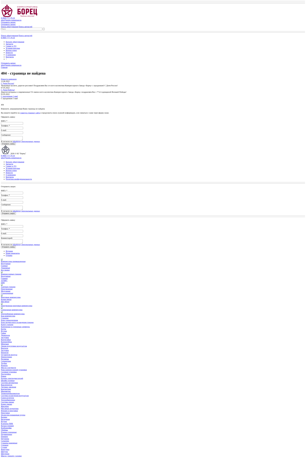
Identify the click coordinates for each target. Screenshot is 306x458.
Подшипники (6, 434)
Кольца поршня (7, 426)
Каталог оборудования (15, 42)
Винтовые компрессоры (11, 297)
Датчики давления (8, 387)
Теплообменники (8, 400)
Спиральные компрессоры (11, 310)
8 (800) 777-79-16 (8, 18)
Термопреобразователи (10, 393)
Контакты (10, 57)
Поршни (4, 437)
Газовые (4, 266)
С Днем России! (7, 83)
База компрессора (8, 316)
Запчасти (9, 44)
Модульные (5, 291)
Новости (9, 53)
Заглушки (5, 337)
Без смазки (5, 270)
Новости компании (9, 79)
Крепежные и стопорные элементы (15, 327)
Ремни (3, 376)
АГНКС (4, 281)
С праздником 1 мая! (9, 96)
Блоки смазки (6, 404)
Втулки (4, 331)
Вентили (4, 348)
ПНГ (3, 283)
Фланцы (4, 365)
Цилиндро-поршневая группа (13, 415)
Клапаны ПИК (7, 424)
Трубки (4, 363)
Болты (3, 329)
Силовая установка (9, 372)
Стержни (4, 445)
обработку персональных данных (26, 141)
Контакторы (6, 389)
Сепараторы (6, 361)
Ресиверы (5, 359)
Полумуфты (6, 374)
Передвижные (7, 289)
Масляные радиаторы (10, 409)
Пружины (5, 439)
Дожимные (5, 268)
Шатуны (4, 452)
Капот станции (7, 325)
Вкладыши (5, 419)
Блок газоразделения (9, 320)
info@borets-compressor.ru (11, 20)
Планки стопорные (9, 432)
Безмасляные (6, 299)
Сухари (4, 447)
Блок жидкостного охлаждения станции (17, 322)
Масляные (5, 302)
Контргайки (6, 340)
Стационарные (7, 293)
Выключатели (6, 385)
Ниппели (4, 353)
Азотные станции (8, 287)
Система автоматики (9, 383)
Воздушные (6, 264)
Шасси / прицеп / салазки (11, 456)
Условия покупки (13, 48)
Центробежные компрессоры (13, 314)
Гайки (3, 333)
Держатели (5, 335)
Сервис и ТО (11, 46)
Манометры (6, 391)
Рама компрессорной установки (14, 370)
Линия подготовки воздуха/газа (14, 346)
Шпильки (5, 344)
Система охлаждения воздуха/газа (15, 396)
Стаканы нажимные (9, 443)
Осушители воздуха (9, 355)
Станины (4, 318)
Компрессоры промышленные (13, 261)
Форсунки (5, 449)
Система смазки (7, 402)
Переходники (6, 357)
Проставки (5, 413)
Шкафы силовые (8, 381)
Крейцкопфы (6, 428)
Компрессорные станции (11, 274)
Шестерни (5, 454)
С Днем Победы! (8, 90)
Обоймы (4, 430)
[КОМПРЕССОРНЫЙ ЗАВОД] (21, 16)
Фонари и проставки (9, 411)
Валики (4, 417)
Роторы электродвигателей (12, 378)
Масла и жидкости (8, 368)
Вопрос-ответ (11, 50)
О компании (11, 55)
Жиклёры (5, 406)
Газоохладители (7, 398)
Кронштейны (6, 342)
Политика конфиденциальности (19, 179)
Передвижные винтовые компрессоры (16, 306)
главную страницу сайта (30, 113)
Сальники (5, 441)
